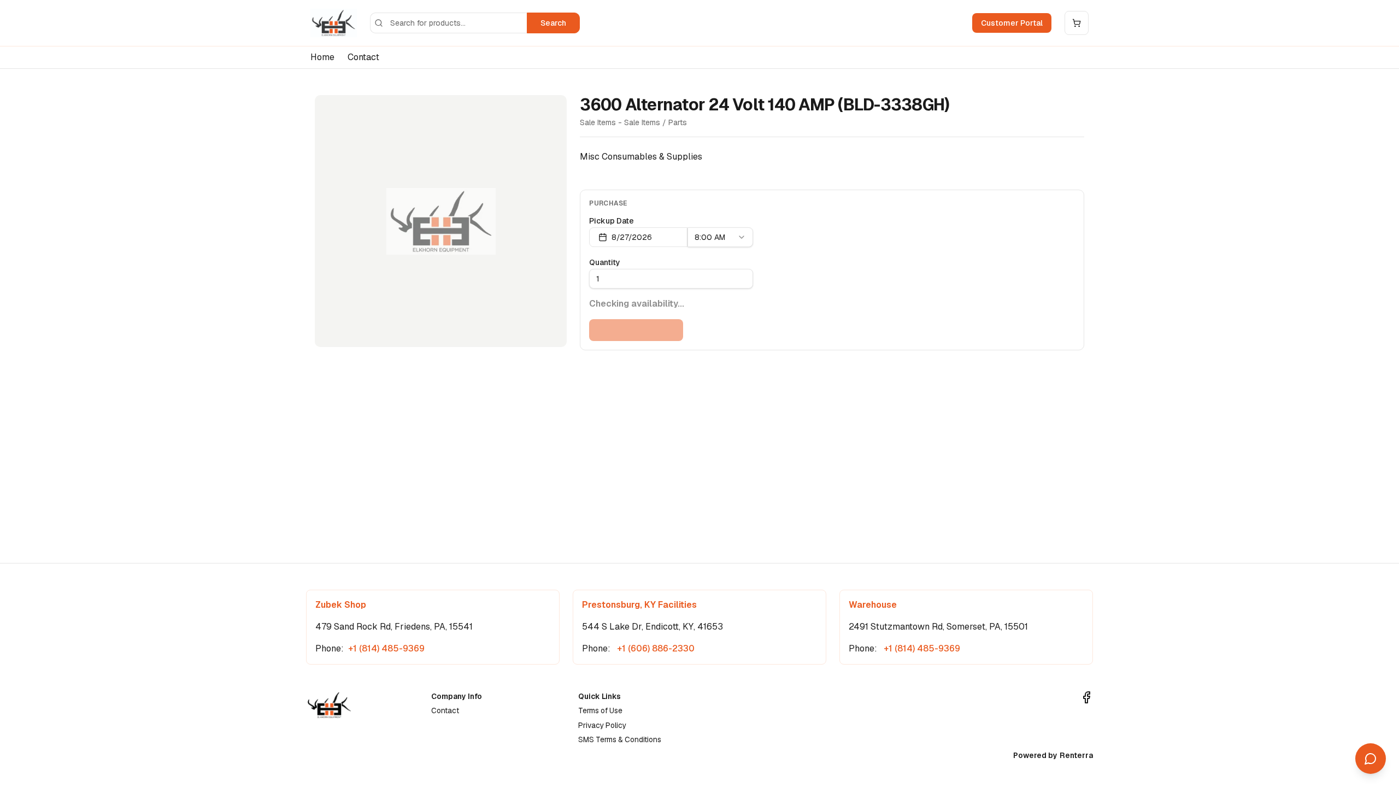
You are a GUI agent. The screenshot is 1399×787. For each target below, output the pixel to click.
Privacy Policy (602, 725)
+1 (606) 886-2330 (655, 648)
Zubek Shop (340, 604)
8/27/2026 (632, 237)
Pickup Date (611, 221)
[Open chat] (1370, 758)
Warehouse (873, 604)
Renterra (1076, 755)
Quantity (604, 262)
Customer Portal (1012, 23)
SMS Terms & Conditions (619, 739)
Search (553, 23)
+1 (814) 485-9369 (386, 648)
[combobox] (720, 237)
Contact (363, 57)
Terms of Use (600, 710)
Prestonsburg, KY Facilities (639, 604)
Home (322, 57)
